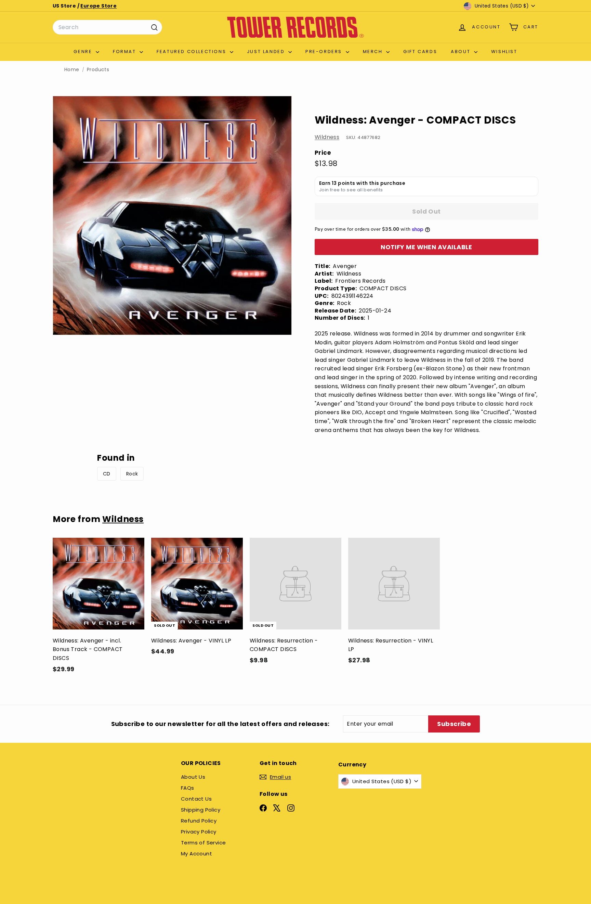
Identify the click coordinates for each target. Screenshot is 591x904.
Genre (84, 51)
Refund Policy (198, 820)
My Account (196, 853)
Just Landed (267, 51)
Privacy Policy (198, 831)
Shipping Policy (200, 809)
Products (98, 69)
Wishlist (504, 51)
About (461, 51)
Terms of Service (203, 842)
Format (125, 51)
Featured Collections (192, 51)
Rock (132, 473)
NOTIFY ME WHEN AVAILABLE (426, 247)
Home (71, 69)
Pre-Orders (324, 51)
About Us (193, 776)
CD (106, 473)
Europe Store (98, 5)
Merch (374, 51)
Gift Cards (420, 51)
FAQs (187, 787)
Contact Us (196, 798)
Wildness (327, 137)
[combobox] (107, 27)
